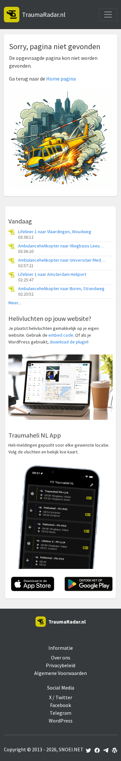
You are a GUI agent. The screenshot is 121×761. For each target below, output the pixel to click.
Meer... (14, 303)
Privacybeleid (60, 665)
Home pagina (61, 78)
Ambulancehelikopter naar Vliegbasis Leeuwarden (61, 246)
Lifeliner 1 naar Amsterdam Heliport (52, 274)
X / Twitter (60, 697)
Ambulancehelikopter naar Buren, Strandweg (61, 288)
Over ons (60, 657)
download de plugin (68, 342)
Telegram (60, 713)
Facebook (60, 705)
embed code (60, 335)
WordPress (61, 720)
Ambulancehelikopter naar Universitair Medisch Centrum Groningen (61, 260)
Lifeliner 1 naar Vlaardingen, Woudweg (54, 231)
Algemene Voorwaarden (60, 673)
